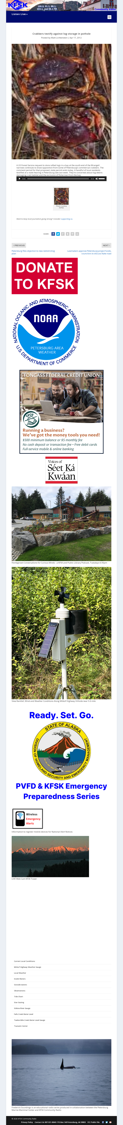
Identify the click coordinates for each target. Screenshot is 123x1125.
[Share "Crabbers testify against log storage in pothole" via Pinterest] (72, 234)
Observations (19, 991)
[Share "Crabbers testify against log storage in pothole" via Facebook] (53, 234)
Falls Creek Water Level (23, 1014)
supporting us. (67, 219)
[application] (61, 178)
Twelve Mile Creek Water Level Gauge (29, 1020)
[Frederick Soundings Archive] (61, 1105)
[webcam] (50, 876)
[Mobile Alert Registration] (28, 829)
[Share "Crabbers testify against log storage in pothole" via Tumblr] (67, 234)
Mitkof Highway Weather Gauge (27, 967)
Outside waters (20, 985)
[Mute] (96, 179)
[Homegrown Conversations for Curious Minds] (61, 560)
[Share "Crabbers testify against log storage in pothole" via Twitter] (58, 234)
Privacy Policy (27, 1122)
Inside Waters (19, 979)
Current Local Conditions (24, 961)
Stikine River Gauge (22, 1008)
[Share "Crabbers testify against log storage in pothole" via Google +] (62, 234)
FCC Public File (94, 1122)
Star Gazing (19, 1002)
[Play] (19, 179)
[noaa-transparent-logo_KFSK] (46, 366)
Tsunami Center (21, 1026)
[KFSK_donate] (45, 293)
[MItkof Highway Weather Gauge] (61, 698)
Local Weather (20, 973)
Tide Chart (18, 996)
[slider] (102, 178)
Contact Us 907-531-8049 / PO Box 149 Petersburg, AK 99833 (60, 1122)
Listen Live (19, 14)
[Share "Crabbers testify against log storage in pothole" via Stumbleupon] (77, 234)
